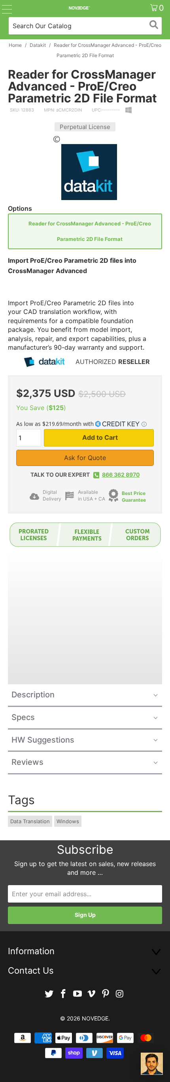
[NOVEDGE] (79, 8)
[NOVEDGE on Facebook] (64, 994)
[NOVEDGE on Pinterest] (106, 994)
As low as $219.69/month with (55, 423)
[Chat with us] (152, 1064)
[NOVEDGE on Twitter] (49, 994)
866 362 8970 (121, 474)
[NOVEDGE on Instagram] (120, 994)
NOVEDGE (95, 1018)
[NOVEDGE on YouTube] (77, 994)
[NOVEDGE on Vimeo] (92, 994)
